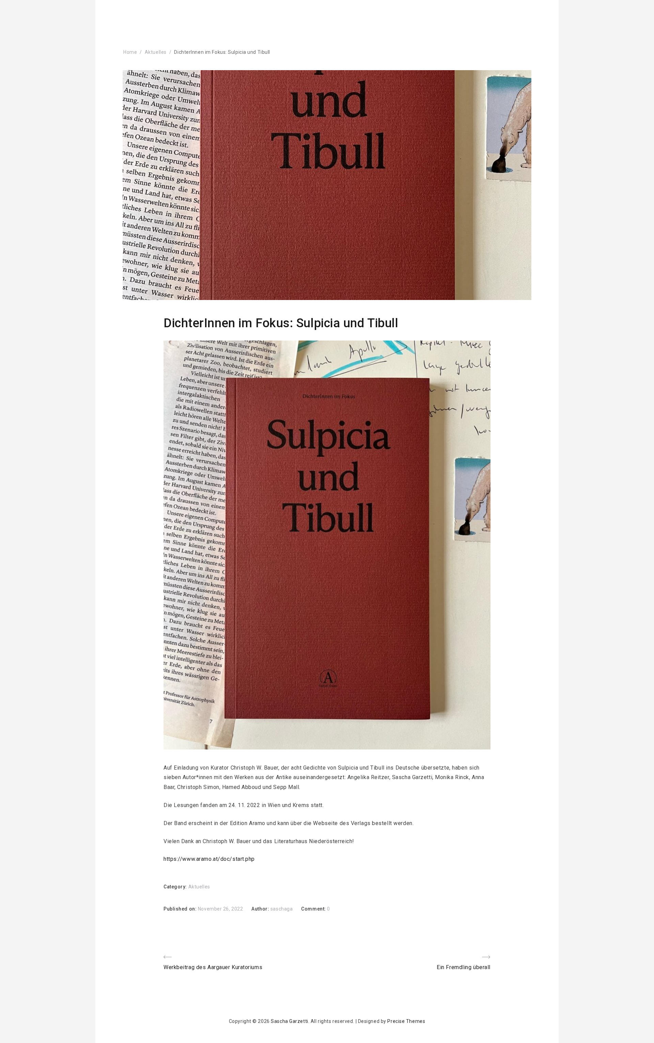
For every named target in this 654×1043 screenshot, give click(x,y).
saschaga (281, 909)
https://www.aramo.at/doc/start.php (209, 859)
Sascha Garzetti (289, 1021)
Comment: (314, 909)
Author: (260, 909)
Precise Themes (406, 1021)
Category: (176, 886)
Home (130, 52)
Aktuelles (156, 52)
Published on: (181, 909)
